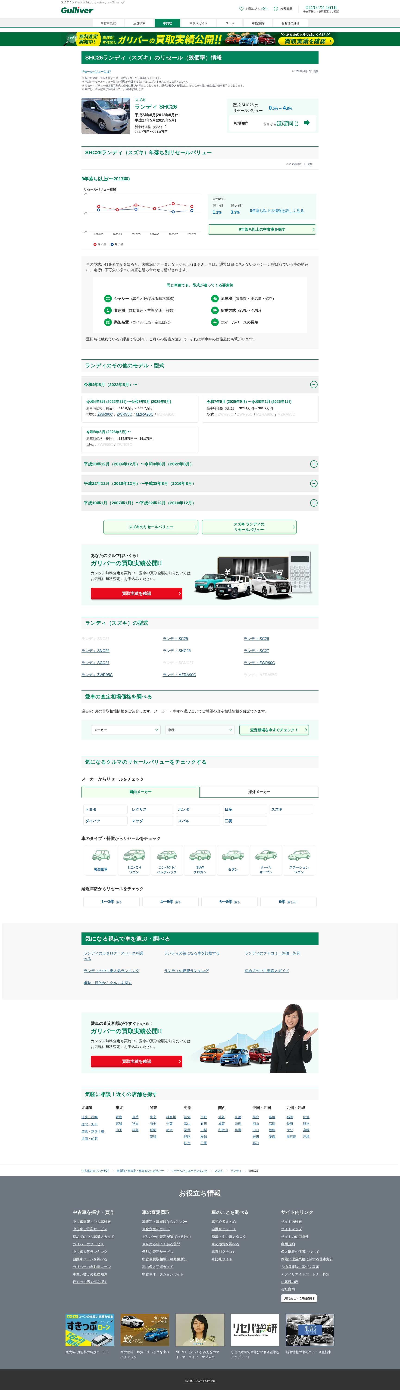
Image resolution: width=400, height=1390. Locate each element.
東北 (119, 1108)
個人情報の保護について (300, 1252)
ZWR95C (124, 414)
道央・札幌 (89, 1117)
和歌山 (223, 1130)
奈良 (238, 1123)
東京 (153, 1117)
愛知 (203, 1136)
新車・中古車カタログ (229, 1237)
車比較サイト (222, 1259)
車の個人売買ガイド (157, 1267)
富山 (187, 1123)
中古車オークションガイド (163, 1274)
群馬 (153, 1130)
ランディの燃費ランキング (186, 971)
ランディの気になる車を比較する (192, 953)
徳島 (272, 1130)
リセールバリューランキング (189, 1170)
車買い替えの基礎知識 (90, 1274)
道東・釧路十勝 (92, 1131)
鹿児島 (291, 1136)
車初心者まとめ (224, 1222)
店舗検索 (139, 23)
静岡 (187, 1136)
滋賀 (221, 1123)
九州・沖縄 (296, 1108)
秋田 (135, 1123)
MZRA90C (144, 414)
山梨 (203, 1130)
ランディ (236, 1170)
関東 (153, 1108)
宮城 (119, 1123)
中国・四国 (262, 1108)
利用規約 (288, 1244)
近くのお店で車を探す (90, 1282)
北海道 (87, 1108)
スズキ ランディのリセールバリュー (249, 527)
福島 (135, 1130)
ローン (229, 23)
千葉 (169, 1123)
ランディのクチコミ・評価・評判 (272, 953)
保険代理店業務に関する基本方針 (307, 1259)
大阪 (221, 1117)
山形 (119, 1130)
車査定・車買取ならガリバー (164, 1222)
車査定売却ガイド (156, 1229)
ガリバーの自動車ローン (92, 1267)
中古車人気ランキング (90, 1252)
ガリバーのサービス (88, 1244)
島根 (272, 1117)
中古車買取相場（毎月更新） (164, 1259)
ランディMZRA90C (179, 675)
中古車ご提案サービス (90, 1229)
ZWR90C (105, 414)
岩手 (135, 1117)
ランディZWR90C (259, 663)
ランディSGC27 (95, 663)
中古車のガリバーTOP (95, 1170)
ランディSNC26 (95, 651)
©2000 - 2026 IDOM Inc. (200, 1381)
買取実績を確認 (136, 593)
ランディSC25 (175, 639)
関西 (222, 1108)
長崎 (290, 1123)
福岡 (290, 1117)
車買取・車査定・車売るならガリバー (140, 1170)
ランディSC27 (256, 651)
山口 (256, 1130)
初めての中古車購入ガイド (267, 971)
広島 (272, 1123)
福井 (187, 1130)
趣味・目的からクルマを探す (108, 983)
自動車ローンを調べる (90, 1259)
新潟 (187, 1117)
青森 (119, 1117)
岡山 (256, 1123)
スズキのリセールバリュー (151, 527)
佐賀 (306, 1117)
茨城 (153, 1136)
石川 (203, 1123)
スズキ (219, 1170)
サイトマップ (291, 1229)
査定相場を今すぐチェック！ (274, 730)
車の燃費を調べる (225, 1244)
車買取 (167, 23)
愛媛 (272, 1136)
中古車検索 (108, 23)
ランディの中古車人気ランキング (111, 971)
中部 (187, 1108)
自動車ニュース (224, 1229)
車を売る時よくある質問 (161, 1244)
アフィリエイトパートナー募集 (305, 1274)
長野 (203, 1117)
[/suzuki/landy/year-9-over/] (200, 217)
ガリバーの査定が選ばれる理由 (166, 1237)
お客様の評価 (290, 23)
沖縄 (306, 1136)
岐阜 (187, 1143)
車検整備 (258, 23)
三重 (203, 1143)
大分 (290, 1130)
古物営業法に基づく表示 (300, 1267)
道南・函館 (89, 1138)
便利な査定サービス (157, 1252)
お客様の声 (289, 1282)
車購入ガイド (199, 23)
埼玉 (153, 1123)
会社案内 (288, 1289)
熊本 (306, 1123)
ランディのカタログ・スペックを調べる (113, 956)
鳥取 (256, 1117)
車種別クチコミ (224, 1252)
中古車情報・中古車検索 (92, 1222)
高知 (256, 1143)
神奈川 (171, 1117)
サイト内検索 (291, 1222)
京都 (238, 1117)
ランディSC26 (256, 639)
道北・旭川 (89, 1124)
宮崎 (306, 1130)
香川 (256, 1136)
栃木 (169, 1130)
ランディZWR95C (97, 675)
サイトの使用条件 (295, 1237)
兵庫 (238, 1130)
